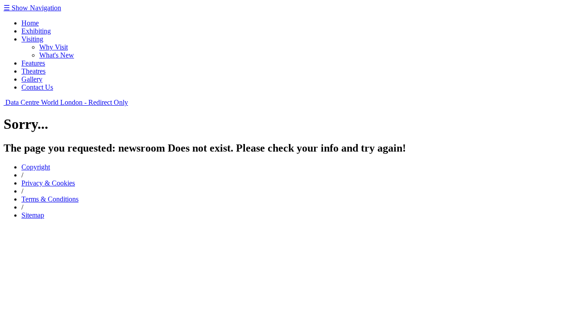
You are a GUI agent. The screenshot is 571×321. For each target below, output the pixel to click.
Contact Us (37, 87)
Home (30, 23)
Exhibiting (36, 31)
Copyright (35, 167)
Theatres (33, 71)
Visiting (32, 39)
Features (33, 63)
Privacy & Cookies (48, 183)
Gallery (31, 79)
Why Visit (53, 47)
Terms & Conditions (50, 199)
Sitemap (32, 215)
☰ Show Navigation (32, 8)
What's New (56, 55)
